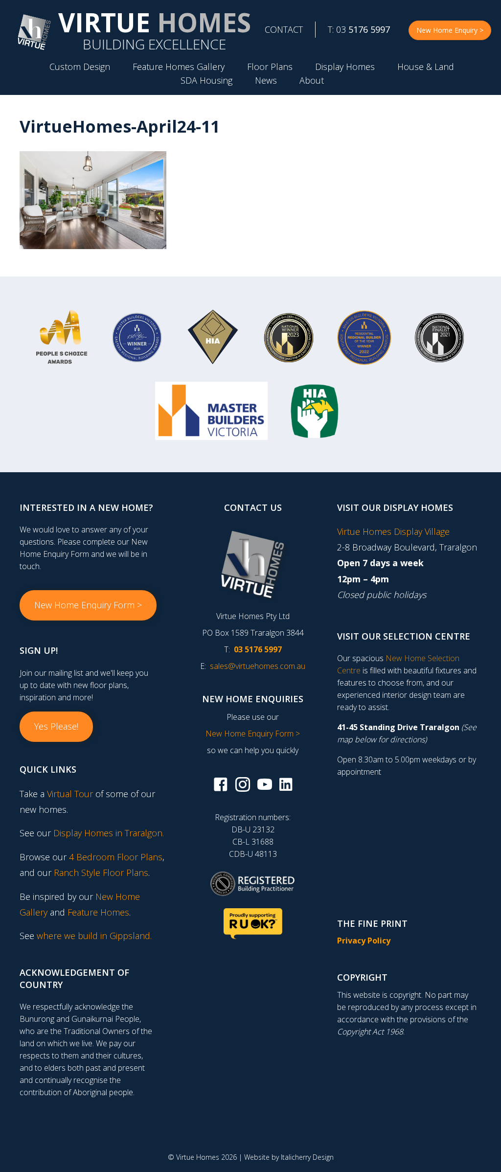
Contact (284, 29)
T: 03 (359, 29)
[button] (88, 605)
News (266, 80)
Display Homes (345, 66)
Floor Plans (270, 66)
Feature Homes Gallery (179, 66)
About (311, 80)
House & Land (425, 66)
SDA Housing (206, 80)
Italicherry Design (307, 1157)
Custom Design (79, 66)
